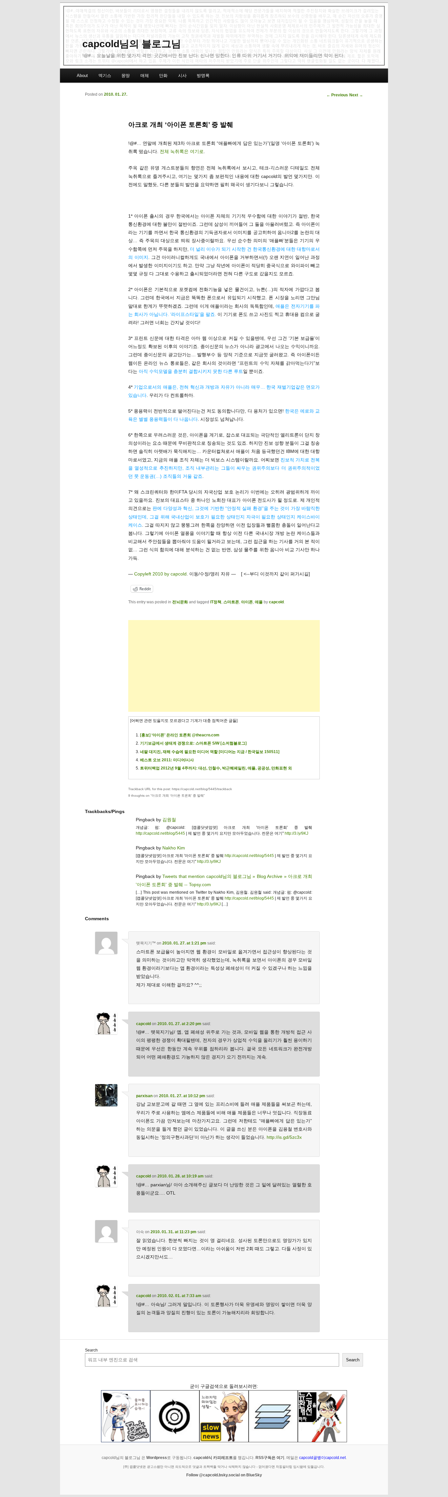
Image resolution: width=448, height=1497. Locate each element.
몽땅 (125, 75)
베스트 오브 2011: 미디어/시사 (167, 760)
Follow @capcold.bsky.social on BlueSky (224, 1475)
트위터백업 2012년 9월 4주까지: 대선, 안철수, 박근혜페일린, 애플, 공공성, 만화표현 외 (216, 768)
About (82, 75)
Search (91, 1350)
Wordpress (156, 1457)
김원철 (169, 819)
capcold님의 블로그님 (131, 43)
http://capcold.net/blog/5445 (160, 833)
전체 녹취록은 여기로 (182, 151)
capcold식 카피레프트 (213, 1457)
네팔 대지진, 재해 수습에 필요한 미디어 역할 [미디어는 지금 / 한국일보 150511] (209, 751)
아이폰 (247, 602)
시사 (182, 75)
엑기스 (104, 75)
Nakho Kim (173, 847)
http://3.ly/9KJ (296, 833)
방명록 (203, 75)
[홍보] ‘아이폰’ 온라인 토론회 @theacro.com (179, 735)
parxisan (144, 1096)
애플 (259, 602)
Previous (337, 95)
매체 (144, 75)
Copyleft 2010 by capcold (160, 573)
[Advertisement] (224, 666)
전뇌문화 (180, 602)
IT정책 (215, 602)
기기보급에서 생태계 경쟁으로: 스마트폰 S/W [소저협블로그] (193, 743)
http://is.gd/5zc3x (284, 1137)
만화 (163, 75)
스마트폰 (231, 602)
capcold (276, 602)
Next (356, 95)
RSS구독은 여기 (269, 1457)
